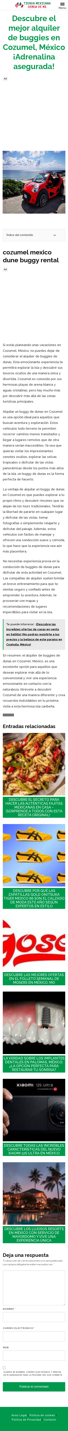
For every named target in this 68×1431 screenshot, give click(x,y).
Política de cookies (42, 1415)
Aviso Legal (19, 1415)
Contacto (50, 1419)
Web (6, 1347)
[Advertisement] (34, 116)
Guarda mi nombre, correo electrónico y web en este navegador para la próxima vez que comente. (33, 1373)
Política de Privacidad (26, 1419)
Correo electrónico (19, 1328)
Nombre (9, 1309)
